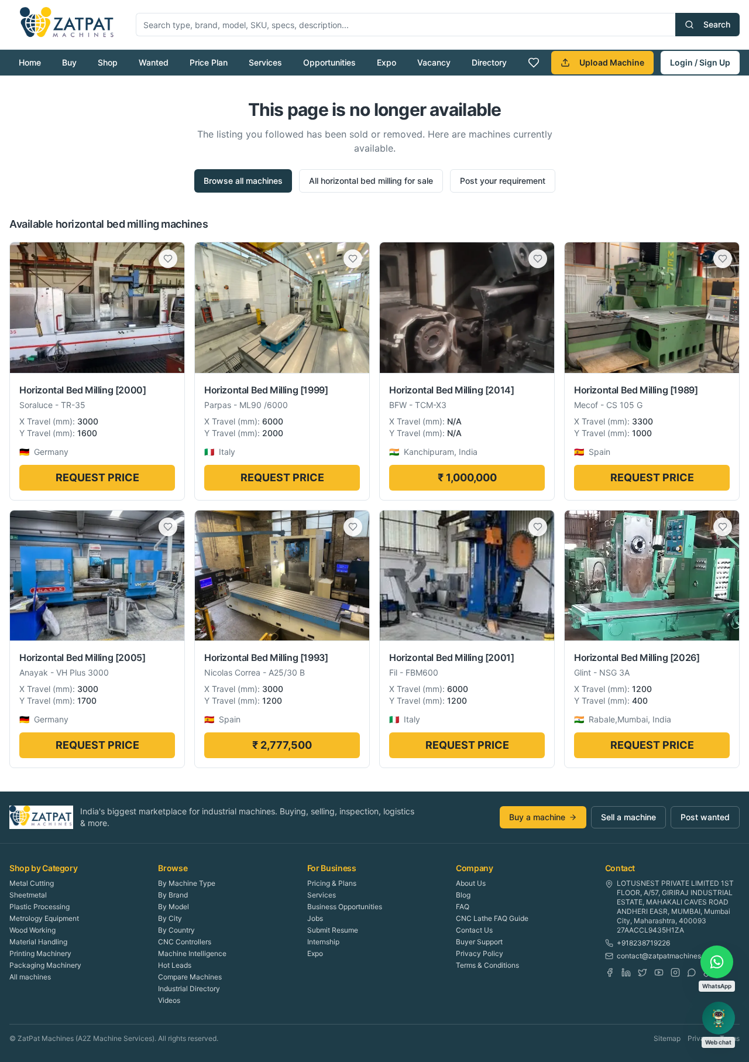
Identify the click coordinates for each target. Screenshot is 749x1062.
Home (30, 62)
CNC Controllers (184, 941)
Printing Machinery (40, 953)
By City (170, 918)
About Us (471, 883)
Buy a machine (537, 817)
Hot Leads (174, 965)
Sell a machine (628, 817)
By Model (173, 906)
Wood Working (32, 930)
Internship (323, 941)
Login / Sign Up (700, 62)
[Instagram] (675, 972)
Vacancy (434, 62)
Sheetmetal (28, 894)
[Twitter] (642, 972)
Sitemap (667, 1038)
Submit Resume (332, 930)
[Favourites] (533, 62)
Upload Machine (611, 62)
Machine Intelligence (192, 953)
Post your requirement (502, 181)
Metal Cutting (31, 883)
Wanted (154, 62)
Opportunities (329, 62)
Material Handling (38, 941)
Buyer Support (479, 941)
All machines (30, 976)
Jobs (315, 918)
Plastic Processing (39, 906)
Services (265, 62)
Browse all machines (243, 181)
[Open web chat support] (718, 1018)
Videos (169, 1000)
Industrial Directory (189, 988)
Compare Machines (190, 976)
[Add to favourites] (168, 258)
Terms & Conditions (487, 965)
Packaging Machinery (45, 965)
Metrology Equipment (44, 918)
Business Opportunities (344, 906)
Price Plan (209, 62)
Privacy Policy (479, 953)
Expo (386, 62)
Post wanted (705, 817)
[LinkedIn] (626, 972)
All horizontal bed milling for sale (371, 181)
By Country (176, 930)
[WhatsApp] (691, 972)
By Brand (173, 894)
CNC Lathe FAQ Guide (492, 918)
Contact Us (474, 930)
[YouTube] (659, 972)
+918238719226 (643, 942)
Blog (463, 894)
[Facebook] (609, 972)
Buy (69, 62)
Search (716, 24)
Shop (108, 62)
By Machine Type (186, 883)
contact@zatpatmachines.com (667, 955)
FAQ (462, 906)
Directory (489, 62)
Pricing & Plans (331, 883)
